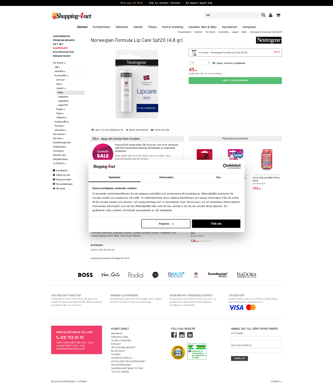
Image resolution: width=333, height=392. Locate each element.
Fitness (152, 27)
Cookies (116, 354)
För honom (59, 134)
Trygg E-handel (120, 372)
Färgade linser (60, 159)
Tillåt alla (216, 223)
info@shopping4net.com (70, 349)
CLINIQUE (58, 163)
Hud (58, 84)
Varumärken (229, 27)
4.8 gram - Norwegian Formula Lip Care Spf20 (239, 52)
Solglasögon (59, 146)
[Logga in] (270, 15)
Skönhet (82, 27)
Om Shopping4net (121, 365)
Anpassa (164, 223)
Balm (244, 32)
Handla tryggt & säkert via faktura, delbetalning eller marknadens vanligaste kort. (253, 299)
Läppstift (63, 105)
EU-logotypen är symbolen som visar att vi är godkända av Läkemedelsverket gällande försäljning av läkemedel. (192, 300)
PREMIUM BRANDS (64, 40)
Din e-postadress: (241, 345)
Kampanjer (249, 27)
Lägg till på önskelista (108, 130)
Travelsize (58, 151)
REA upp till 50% (132, 3)
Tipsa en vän (161, 130)
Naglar (60, 109)
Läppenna (63, 96)
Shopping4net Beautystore (127, 368)
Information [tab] (166, 177)
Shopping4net (184, 32)
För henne (210, 32)
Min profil (117, 333)
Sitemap (82, 381)
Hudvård (59, 71)
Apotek (138, 27)
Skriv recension (138, 130)
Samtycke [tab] (115, 177)
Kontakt (116, 344)
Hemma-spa (59, 155)
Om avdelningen (64, 184)
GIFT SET (58, 44)
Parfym (59, 126)
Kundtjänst (61, 170)
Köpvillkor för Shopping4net (128, 361)
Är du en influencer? (123, 347)
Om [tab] (218, 177)
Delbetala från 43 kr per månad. (206, 73)
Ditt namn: (237, 333)
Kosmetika (223, 32)
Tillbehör (61, 117)
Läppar (235, 32)
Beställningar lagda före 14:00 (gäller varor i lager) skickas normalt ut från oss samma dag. (136, 299)
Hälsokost (122, 27)
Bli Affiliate (118, 351)
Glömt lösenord (121, 340)
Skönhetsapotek (62, 142)
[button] (278, 15)
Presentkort (62, 56)
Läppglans (63, 101)
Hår (57, 67)
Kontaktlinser (101, 27)
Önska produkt (63, 179)
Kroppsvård (61, 121)
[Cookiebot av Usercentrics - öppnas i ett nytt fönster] (225, 166)
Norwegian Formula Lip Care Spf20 (266, 32)
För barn (57, 138)
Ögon (59, 113)
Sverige (275, 381)
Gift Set (60, 80)
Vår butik (60, 188)
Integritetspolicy (121, 358)
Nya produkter (63, 52)
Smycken (60, 130)
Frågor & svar (62, 175)
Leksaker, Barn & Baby (202, 27)
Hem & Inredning (172, 27)
